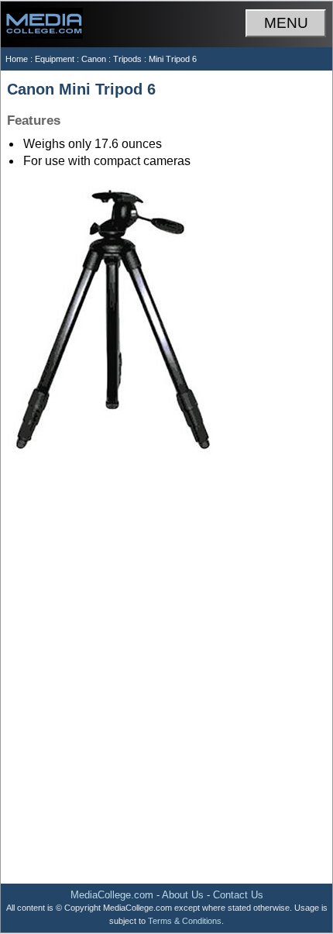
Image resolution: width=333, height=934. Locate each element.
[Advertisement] (166, 700)
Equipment (54, 59)
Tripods (127, 59)
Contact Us (238, 895)
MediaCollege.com (111, 895)
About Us (183, 895)
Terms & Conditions (184, 920)
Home (16, 59)
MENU (286, 23)
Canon (93, 59)
